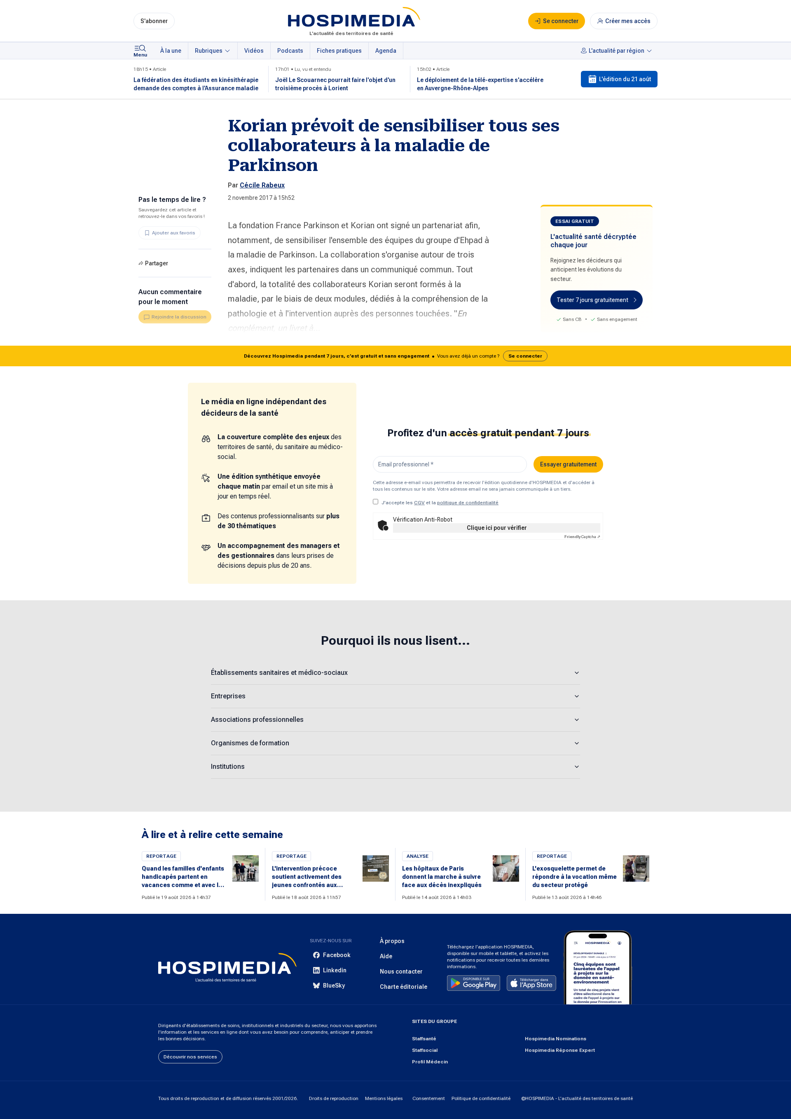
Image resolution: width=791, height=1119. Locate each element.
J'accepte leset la (439, 503)
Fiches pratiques (339, 50)
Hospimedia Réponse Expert (560, 1050)
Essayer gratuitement (568, 464)
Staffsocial (425, 1050)
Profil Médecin (430, 1062)
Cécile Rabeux (262, 185)
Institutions (228, 766)
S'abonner (154, 21)
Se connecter (525, 356)
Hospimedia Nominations (555, 1039)
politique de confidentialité (467, 503)
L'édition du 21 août (625, 79)
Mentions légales (384, 1098)
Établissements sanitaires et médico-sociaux (279, 673)
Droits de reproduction (333, 1098)
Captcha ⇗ (582, 536)
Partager (156, 263)
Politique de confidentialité (481, 1098)
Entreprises (228, 696)
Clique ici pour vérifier (497, 527)
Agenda (385, 50)
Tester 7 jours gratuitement (592, 300)
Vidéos (254, 50)
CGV (419, 503)
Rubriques (208, 50)
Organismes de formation (250, 743)
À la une (170, 50)
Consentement (428, 1098)
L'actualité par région (616, 50)
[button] (395, 356)
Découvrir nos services (190, 1057)
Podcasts (290, 50)
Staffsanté (424, 1039)
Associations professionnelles (257, 719)
